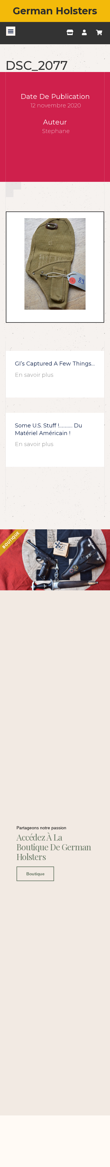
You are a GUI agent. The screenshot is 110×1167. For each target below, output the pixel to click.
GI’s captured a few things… (55, 363)
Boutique (35, 873)
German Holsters (55, 11)
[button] (10, 31)
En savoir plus (34, 375)
